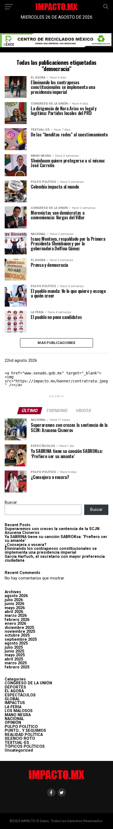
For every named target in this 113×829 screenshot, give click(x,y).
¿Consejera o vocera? (25, 544)
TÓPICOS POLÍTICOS (25, 746)
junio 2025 (14, 651)
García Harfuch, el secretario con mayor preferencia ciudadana (55, 558)
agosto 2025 (16, 643)
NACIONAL (14, 718)
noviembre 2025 (20, 631)
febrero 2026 (17, 619)
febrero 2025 (17, 667)
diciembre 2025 (19, 627)
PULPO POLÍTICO (21, 726)
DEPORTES (15, 687)
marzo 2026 (16, 615)
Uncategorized (19, 750)
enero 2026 (15, 623)
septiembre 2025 (21, 639)
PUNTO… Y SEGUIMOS (25, 730)
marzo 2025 (16, 663)
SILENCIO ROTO (20, 738)
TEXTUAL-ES (17, 742)
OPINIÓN (13, 722)
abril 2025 (14, 659)
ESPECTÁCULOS (20, 695)
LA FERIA (13, 707)
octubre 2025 (17, 635)
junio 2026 (14, 603)
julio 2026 (14, 600)
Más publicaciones (56, 343)
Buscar (11, 502)
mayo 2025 (15, 655)
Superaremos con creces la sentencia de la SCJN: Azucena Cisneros (52, 530)
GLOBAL (12, 699)
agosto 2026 (16, 595)
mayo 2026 (15, 608)
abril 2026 (14, 611)
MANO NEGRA (18, 715)
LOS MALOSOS (19, 710)
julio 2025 (14, 647)
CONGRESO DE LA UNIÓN (28, 683)
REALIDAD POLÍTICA (24, 734)
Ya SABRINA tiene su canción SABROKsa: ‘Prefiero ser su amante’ (56, 538)
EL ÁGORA (14, 691)
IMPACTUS (15, 703)
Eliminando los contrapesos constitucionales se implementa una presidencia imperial (51, 550)
